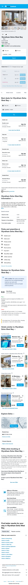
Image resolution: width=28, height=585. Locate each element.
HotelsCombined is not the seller (10, 570)
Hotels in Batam (5, 548)
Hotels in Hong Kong (7, 538)
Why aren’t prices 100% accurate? (11, 575)
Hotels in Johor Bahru (7, 554)
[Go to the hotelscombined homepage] (10, 6)
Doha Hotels (18, 581)
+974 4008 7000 (6, 44)
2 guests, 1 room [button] (7, 54)
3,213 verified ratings (15, 46)
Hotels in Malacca (6, 558)
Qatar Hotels (10, 581)
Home (5, 581)
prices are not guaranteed (11, 565)
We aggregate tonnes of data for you (11, 572)
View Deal (20, 345)
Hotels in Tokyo (5, 550)
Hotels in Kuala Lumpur (7, 542)
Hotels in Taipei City (6, 544)
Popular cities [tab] (5, 531)
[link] (9, 349)
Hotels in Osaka (5, 540)
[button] (2, 6)
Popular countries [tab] (15, 531)
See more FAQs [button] (14, 482)
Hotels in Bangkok (6, 556)
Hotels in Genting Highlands (9, 546)
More (2, 208)
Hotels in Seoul (5, 552)
